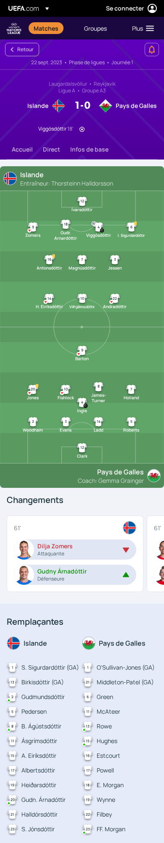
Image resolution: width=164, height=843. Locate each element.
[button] (141, 28)
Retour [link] (25, 49)
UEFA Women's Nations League (14, 28)
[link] (46, 28)
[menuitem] (51, 28)
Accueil (22, 149)
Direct (51, 149)
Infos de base (89, 149)
